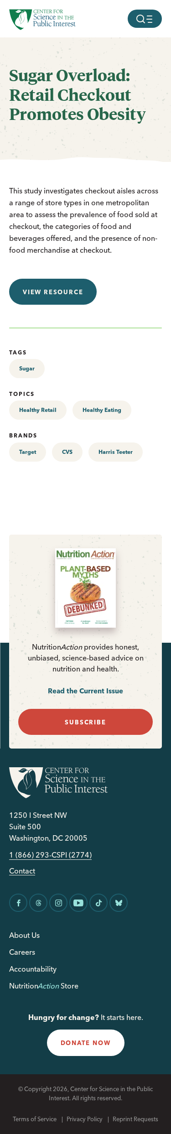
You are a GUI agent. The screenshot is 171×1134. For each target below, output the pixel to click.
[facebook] (18, 903)
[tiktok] (98, 903)
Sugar (27, 368)
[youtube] (78, 903)
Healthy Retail (38, 409)
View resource (53, 292)
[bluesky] (118, 903)
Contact (22, 871)
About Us (24, 935)
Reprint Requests (135, 1119)
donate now (86, 1042)
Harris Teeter (115, 451)
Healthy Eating (102, 409)
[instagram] (58, 903)
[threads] (38, 903)
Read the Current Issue (85, 691)
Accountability (33, 968)
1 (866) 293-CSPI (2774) (50, 855)
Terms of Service (35, 1119)
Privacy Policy (85, 1119)
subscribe (85, 722)
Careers (22, 952)
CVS (67, 451)
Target (27, 451)
